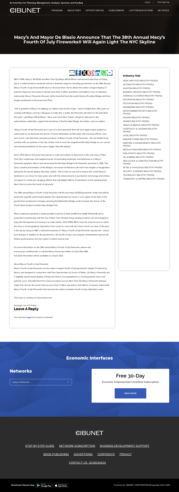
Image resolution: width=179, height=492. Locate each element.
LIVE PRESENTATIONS (141, 10)
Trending (57, 10)
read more (130, 393)
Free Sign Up (163, 2)
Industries (74, 10)
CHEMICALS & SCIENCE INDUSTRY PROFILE (142, 96)
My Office (163, 10)
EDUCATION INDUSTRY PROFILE (137, 103)
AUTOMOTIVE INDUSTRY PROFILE (138, 84)
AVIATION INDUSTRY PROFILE (136, 88)
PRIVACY (126, 454)
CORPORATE (106, 454)
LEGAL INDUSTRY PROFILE (135, 135)
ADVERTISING (83, 454)
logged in (30, 317)
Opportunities (95, 10)
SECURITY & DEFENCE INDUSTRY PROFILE (142, 171)
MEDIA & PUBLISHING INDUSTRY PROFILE (142, 149)
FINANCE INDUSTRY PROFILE (136, 121)
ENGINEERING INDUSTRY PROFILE (138, 107)
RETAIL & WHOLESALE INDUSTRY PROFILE (142, 167)
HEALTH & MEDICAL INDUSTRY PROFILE (141, 125)
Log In (147, 2)
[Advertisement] (131, 223)
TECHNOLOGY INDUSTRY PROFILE (138, 175)
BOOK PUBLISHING (56, 454)
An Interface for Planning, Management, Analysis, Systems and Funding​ (46, 3)
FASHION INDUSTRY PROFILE (136, 117)
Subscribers (116, 10)
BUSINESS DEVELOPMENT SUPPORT (124, 445)
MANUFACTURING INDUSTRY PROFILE (140, 139)
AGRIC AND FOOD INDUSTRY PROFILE (140, 80)
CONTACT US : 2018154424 (87, 462)
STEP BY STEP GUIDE (39, 445)
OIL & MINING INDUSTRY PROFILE (138, 157)
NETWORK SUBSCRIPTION (77, 445)
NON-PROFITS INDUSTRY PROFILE (139, 153)
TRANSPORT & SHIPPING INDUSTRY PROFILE (144, 179)
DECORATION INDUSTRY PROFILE (138, 99)
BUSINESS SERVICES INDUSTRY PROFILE (141, 92)
